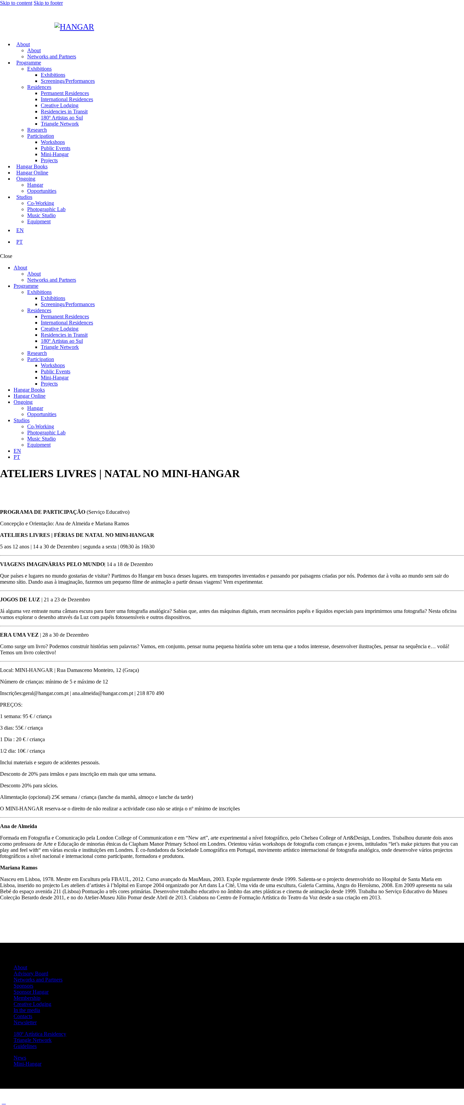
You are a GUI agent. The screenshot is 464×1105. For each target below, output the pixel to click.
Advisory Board (31, 973)
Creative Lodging (32, 1004)
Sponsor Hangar (31, 992)
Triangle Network (33, 1040)
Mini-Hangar (27, 1064)
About (20, 967)
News (20, 1058)
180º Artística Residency (40, 1034)
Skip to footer (48, 3)
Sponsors (23, 986)
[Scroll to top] (3, 1102)
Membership (27, 998)
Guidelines (25, 1046)
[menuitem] (239, 230)
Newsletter (25, 1022)
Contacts (23, 1016)
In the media (27, 1010)
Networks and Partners (38, 979)
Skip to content (16, 3)
